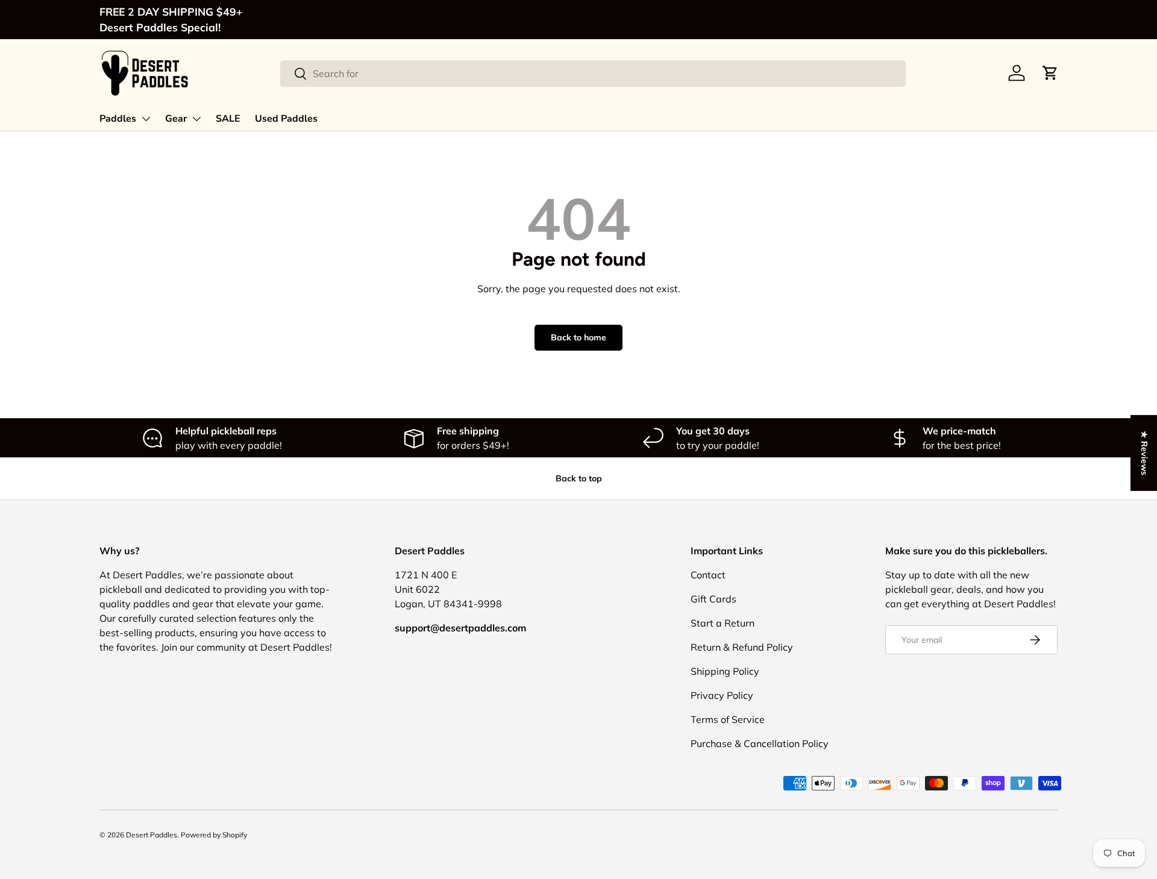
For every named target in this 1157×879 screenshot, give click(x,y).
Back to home (578, 337)
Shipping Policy (725, 671)
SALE (228, 118)
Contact (708, 575)
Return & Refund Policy (742, 647)
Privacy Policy (722, 695)
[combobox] (593, 73)
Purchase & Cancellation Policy (760, 743)
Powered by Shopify (214, 834)
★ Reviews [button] (1144, 452)
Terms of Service (728, 719)
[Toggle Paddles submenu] (146, 118)
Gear (176, 118)
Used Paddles (286, 118)
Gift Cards (713, 599)
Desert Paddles (151, 834)
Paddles (117, 118)
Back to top (579, 478)
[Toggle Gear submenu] (196, 118)
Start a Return (722, 623)
